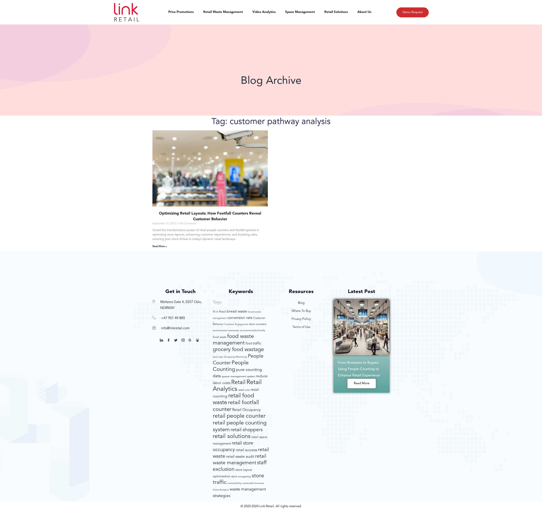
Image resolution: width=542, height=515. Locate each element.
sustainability (234, 483)
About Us (364, 12)
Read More (361, 383)
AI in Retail (219, 311)
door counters (257, 324)
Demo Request (412, 12)
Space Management (300, 12)
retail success (246, 450)
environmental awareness (226, 330)
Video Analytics (264, 12)
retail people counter (239, 416)
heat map (218, 357)
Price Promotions (181, 12)
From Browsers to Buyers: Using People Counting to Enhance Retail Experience (359, 369)
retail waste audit (240, 457)
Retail (238, 383)
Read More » (159, 246)
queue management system (238, 376)
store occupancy (241, 476)
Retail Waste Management (223, 12)
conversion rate (240, 318)
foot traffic (253, 343)
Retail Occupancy (246, 410)
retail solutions (231, 436)
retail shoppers (247, 430)
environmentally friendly (252, 330)
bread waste (237, 311)
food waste (219, 337)
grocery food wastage (238, 349)
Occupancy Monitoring (235, 357)
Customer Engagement (236, 324)
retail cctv (244, 390)
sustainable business (253, 483)
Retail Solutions (336, 12)
